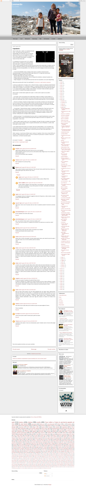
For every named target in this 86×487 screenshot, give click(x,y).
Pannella (49, 455)
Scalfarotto (13, 465)
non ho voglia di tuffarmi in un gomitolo (51, 438)
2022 (61, 88)
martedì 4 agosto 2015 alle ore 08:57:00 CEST (27, 263)
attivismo (55, 429)
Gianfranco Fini (61, 456)
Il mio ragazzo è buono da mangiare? (66, 185)
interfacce (54, 448)
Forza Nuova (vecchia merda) (52, 456)
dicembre (63, 100)
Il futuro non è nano (64, 120)
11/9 (59, 449)
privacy (41, 455)
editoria (44, 462)
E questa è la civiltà (63, 318)
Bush (49, 448)
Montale (58, 466)
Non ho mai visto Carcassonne (64, 154)
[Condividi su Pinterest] (30, 140)
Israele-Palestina (24, 425)
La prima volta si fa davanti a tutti (64, 224)
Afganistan (43, 456)
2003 (61, 286)
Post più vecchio (51, 349)
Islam (28, 434)
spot (25, 464)
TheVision (27, 431)
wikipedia (71, 457)
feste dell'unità (65, 452)
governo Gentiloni (22, 468)
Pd (32, 425)
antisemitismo (21, 434)
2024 (61, 85)
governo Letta (14, 443)
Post (46, 473)
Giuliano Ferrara (21, 438)
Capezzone (71, 461)
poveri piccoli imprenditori (63, 448)
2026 (61, 82)
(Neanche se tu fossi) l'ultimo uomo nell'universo (65, 229)
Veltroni (13, 434)
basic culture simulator (60, 460)
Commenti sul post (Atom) (36, 353)
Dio (14, 447)
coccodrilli (62, 425)
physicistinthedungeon (20, 211)
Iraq (14, 440)
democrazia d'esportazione (43, 441)
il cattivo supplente (53, 436)
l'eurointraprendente (21, 460)
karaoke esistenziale (38, 438)
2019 (61, 93)
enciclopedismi (20, 461)
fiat (29, 465)
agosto (62, 107)
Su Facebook (46, 38)
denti (69, 466)
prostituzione (20, 441)
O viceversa (63, 222)
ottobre (62, 104)
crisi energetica (22, 448)
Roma (18, 440)
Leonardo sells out (43, 435)
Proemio (62, 140)
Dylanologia (34, 38)
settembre (63, 105)
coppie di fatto (58, 452)
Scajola (13, 457)
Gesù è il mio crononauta (65, 252)
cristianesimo (23, 428)
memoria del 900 (66, 428)
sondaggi (36, 452)
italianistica (19, 431)
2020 (61, 91)
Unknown (17, 159)
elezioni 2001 (47, 468)
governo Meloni (71, 434)
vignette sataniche (58, 444)
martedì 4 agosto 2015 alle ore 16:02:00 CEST (28, 278)
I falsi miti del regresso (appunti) (65, 171)
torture (61, 461)
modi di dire (47, 465)
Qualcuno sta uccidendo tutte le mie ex (65, 217)
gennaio (62, 266)
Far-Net (19, 462)
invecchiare (16, 141)
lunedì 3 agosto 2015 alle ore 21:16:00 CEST (30, 177)
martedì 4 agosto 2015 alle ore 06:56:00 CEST (28, 227)
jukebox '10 (21, 443)
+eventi (60, 299)
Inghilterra (67, 453)
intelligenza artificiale (34, 455)
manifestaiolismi (55, 428)
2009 (61, 276)
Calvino (34, 464)
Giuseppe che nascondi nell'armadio (65, 239)
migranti (26, 429)
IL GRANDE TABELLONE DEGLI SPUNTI (65, 215)
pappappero (21, 464)
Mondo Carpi (70, 438)
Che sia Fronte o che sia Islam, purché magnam (65, 149)
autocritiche (48, 452)
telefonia (54, 447)
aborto (43, 443)
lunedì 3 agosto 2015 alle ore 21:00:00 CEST (28, 159)
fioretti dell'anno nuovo (20, 455)
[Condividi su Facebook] (29, 140)
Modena (65, 435)
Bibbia (54, 431)
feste (50, 435)
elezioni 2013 (48, 440)
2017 (61, 96)
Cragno (42, 464)
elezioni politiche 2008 (57, 440)
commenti (13, 455)
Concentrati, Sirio (64, 164)
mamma (42, 465)
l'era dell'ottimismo (37, 451)
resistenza (35, 448)
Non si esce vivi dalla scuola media (65, 196)
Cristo (37, 434)
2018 (61, 94)
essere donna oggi (45, 428)
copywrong (31, 445)
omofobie (61, 429)
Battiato (49, 425)
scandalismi (54, 453)
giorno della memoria (35, 449)
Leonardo (17, 4)
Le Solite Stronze (71, 444)
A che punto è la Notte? (64, 53)
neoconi (13, 436)
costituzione (14, 439)
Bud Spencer (66, 461)
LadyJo (17, 236)
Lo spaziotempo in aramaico (64, 176)
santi (13, 422)
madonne (28, 440)
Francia (60, 435)
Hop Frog (17, 227)
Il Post (60, 297)
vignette (48, 451)
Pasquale (17, 148)
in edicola (29, 461)
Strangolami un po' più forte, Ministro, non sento (68, 311)
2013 (61, 270)
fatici (22, 451)
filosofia (19, 452)
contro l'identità (26, 449)
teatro (32, 456)
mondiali (21, 453)
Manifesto (15, 445)
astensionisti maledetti (23, 445)
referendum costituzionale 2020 (35, 468)
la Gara (55, 425)
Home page (15, 38)
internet (42, 425)
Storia (60, 436)
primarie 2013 (15, 466)
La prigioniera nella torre (65, 241)
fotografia (27, 455)
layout (27, 468)
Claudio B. (18, 278)
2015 (61, 99)
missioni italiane (61, 457)
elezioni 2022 (14, 461)
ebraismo (70, 435)
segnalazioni (65, 427)
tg (39, 448)
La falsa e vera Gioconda (65, 208)
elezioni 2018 (20, 444)
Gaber (54, 464)
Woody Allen (18, 449)
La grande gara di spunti (23, 141)
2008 (61, 278)
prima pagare (35, 460)
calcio (46, 436)
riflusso (40, 466)
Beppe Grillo (36, 427)
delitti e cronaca (68, 431)
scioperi (55, 449)
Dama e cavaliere (64, 186)
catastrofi (48, 434)
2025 (61, 83)
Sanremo (41, 436)
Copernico (60, 447)
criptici (40, 457)
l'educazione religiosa (59, 462)
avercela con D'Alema (70, 443)
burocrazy (39, 462)
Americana (21, 427)
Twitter (62, 439)
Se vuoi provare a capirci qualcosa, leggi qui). (42, 82)
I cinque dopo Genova (65, 245)
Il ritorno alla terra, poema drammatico (66, 166)
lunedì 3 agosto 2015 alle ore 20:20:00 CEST (27, 148)
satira (49, 453)
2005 (61, 283)
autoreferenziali (51, 424)
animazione (27, 447)
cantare (32, 447)
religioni (34, 431)
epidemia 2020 (51, 432)
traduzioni (67, 445)
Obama (13, 449)
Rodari (72, 464)
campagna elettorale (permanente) (19, 432)
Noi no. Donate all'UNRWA (36, 35)
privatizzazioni (14, 456)
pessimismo (72, 465)
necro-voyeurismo (15, 464)
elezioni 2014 (29, 448)
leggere (37, 447)
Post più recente (16, 349)
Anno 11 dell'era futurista (65, 121)
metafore (55, 457)
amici (67, 439)
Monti (71, 448)
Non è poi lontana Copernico (64, 189)
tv (64, 424)
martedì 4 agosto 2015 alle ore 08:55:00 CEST (27, 247)
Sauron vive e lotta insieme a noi (64, 193)
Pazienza (62, 466)
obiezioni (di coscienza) (58, 465)
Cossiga (38, 464)
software (44, 466)
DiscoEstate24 (28, 444)
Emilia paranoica (41, 432)
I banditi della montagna (65, 212)
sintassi (48, 461)
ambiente (15, 448)
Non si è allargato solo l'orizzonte (66, 332)
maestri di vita (15, 453)
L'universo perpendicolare (66, 191)
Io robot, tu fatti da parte (65, 242)
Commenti (47, 475)
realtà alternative (34, 466)
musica (21, 422)
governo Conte (71, 452)
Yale (21, 465)
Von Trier (34, 462)
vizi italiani (29, 464)
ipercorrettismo (14, 460)
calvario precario (32, 441)
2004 (61, 284)
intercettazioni (33, 465)
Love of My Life (64, 182)
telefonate (45, 455)
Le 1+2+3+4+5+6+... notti (65, 181)
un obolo (53, 38)
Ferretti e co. (25, 462)
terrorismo (41, 431)
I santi (21, 38)
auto (53, 439)
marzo (62, 263)
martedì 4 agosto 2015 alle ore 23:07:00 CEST (27, 289)
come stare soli (29, 457)
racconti (70, 425)
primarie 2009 (41, 460)
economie (51, 441)
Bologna (72, 445)
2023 (61, 86)
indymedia (68, 455)
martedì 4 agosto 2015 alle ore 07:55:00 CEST (27, 236)
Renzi (59, 424)
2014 (61, 268)
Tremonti (30, 462)
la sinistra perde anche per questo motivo (24, 436)
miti (32, 434)
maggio (62, 260)
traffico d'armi (49, 466)
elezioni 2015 (49, 462)
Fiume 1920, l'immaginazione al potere (65, 233)
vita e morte (63, 438)
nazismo (31, 439)
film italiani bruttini (66, 440)
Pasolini (13, 451)
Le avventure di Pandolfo (65, 197)
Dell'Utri (49, 464)
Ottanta (64, 432)
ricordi (33, 453)
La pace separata (64, 156)
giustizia (70, 441)
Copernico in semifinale (65, 113)
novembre (63, 102)
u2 (54, 460)
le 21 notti (36, 439)
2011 (61, 273)
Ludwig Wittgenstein (60, 464)
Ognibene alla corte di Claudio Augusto (65, 236)
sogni (50, 447)
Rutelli (66, 456)
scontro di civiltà (53, 445)
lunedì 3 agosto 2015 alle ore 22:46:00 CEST (33, 219)
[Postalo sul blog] (27, 140)
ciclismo (66, 466)
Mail (40, 38)
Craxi (46, 464)
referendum (72, 439)
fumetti (53, 434)
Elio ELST (42, 468)
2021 (61, 90)
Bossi (57, 451)
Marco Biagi (67, 464)
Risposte (18, 174)
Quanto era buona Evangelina (64, 124)
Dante (63, 449)
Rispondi (17, 156)
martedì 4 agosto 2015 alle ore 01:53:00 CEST (33, 182)
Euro (30, 435)
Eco (16, 462)
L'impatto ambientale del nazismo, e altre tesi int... (65, 126)
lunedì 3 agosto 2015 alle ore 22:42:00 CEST (33, 211)
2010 (61, 275)
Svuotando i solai (20, 447)
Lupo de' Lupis (19, 203)
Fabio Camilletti (22, 182)
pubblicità (46, 445)
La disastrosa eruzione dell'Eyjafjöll (65, 248)
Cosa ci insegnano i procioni (64, 162)
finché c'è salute (28, 451)
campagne (62, 451)
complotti (35, 457)
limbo (38, 465)
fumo (54, 462)
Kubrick (54, 466)
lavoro (26, 439)
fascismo (48, 431)
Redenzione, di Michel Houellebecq (65, 200)
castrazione (25, 465)
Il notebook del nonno (65, 132)
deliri (32, 438)
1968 (53, 451)
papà (72, 455)
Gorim (17, 289)
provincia (57, 441)
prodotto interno (21, 466)
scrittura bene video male (35, 443)
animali (22, 440)
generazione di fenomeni (61, 434)
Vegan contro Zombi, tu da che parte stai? (65, 145)
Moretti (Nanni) (70, 449)
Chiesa (26, 441)
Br (40, 452)
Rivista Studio (61, 304)
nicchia (52, 465)
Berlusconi (41, 424)
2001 (61, 289)
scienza (39, 444)
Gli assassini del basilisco (65, 201)
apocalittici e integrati (51, 443)
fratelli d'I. (55, 435)
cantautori (70, 436)
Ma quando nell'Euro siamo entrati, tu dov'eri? (68, 339)
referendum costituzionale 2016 (37, 440)
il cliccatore (50, 457)
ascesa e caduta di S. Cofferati (21, 457)
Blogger (49, 484)
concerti (27, 438)
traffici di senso (37, 456)
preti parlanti (42, 429)
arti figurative (20, 439)
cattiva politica (15, 425)
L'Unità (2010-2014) (62, 295)
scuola (38, 422)
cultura (26, 435)
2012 (61, 271)
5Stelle (64, 444)
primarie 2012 (27, 453)
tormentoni (50, 460)
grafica (25, 461)
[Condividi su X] (28, 140)
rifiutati (50, 449)
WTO (18, 465)
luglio (62, 257)
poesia (58, 432)
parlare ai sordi (66, 465)
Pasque (18, 451)
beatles (60, 431)
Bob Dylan (32, 432)
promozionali (28, 466)
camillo (53, 452)
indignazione (35, 461)
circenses (71, 453)
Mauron (17, 167)
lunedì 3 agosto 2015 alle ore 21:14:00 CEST (27, 194)
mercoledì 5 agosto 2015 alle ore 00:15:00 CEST (30, 313)
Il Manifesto (61, 302)
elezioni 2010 (44, 457)
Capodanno (63, 244)
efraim (17, 247)
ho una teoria (23, 424)
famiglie (70, 432)
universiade (44, 448)
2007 (61, 279)
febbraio (62, 265)
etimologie (16, 468)
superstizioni (27, 456)
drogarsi (14, 444)
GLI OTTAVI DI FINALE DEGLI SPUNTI (65, 179)
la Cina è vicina (44, 449)
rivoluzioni (44, 453)
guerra (43, 427)
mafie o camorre (44, 447)
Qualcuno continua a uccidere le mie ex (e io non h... (65, 159)
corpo (72, 460)
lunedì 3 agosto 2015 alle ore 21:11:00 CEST (27, 167)
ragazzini (36, 436)
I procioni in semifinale (65, 115)
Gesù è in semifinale (65, 118)
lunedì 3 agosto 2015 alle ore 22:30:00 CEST (30, 203)
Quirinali (72, 447)
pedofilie (57, 439)
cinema (30, 422)
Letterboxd (60, 38)
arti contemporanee (60, 443)
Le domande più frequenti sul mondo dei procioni (65, 130)
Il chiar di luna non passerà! (64, 207)
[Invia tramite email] (26, 140)
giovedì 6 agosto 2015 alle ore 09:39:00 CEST (28, 321)
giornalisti (34, 424)
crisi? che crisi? (64, 441)
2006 (61, 281)
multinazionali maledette (69, 462)
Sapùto (20, 177)
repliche (69, 424)
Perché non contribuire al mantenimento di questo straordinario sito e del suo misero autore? (29, 358)
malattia (39, 461)
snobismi (66, 457)
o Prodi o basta (25, 452)
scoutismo (44, 461)
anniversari (43, 434)
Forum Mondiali (60, 453)
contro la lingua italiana (18, 435)
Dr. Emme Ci (18, 313)
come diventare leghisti (34, 428)
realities (31, 452)
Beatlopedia (27, 38)
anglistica (65, 436)
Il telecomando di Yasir (65, 147)
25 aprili (48, 439)
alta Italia (54, 455)
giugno (62, 258)
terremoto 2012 (60, 445)
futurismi (50, 427)
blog (37, 425)
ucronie (44, 451)
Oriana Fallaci (66, 447)
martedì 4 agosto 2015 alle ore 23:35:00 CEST (28, 303)
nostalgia (27, 443)
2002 (61, 287)
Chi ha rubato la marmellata (64, 220)
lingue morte (43, 439)
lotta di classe (29, 460)
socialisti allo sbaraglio (55, 461)
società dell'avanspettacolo (48, 444)
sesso (49, 429)
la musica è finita (39, 445)
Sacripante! (71, 456)
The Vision (61, 300)
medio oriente (34, 429)
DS (43, 452)
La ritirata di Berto (64, 133)
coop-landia (68, 460)
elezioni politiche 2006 (61, 455)
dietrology (34, 444)
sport (46, 460)
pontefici (20, 429)
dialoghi (13, 427)
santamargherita (20, 456)
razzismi (57, 427)
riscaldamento (38, 453)
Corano (13, 462)
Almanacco (14, 438)
